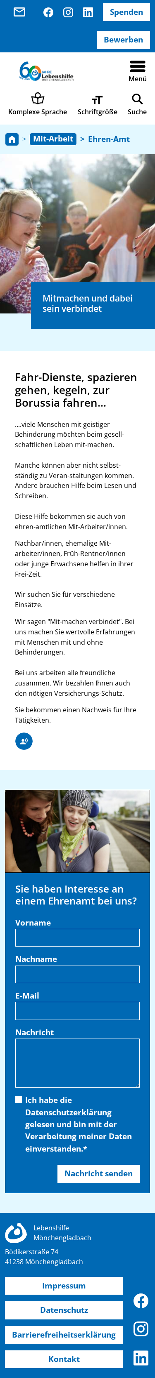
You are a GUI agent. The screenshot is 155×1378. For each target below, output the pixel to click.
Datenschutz (64, 1310)
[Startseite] (12, 139)
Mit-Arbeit (53, 138)
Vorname (33, 922)
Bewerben (123, 39)
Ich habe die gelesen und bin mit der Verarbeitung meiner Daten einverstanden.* (78, 1124)
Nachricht (34, 1032)
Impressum (64, 1285)
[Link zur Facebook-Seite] (48, 12)
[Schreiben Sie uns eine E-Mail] (22, 12)
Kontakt (64, 1359)
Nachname (36, 959)
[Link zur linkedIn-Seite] (88, 12)
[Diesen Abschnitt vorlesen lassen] (24, 741)
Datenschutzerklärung (68, 1112)
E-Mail (27, 995)
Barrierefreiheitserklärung (64, 1334)
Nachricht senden (98, 1173)
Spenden (126, 12)
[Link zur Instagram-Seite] (68, 12)
